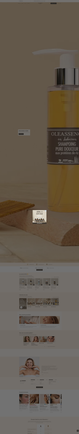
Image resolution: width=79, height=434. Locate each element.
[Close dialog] (45, 210)
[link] (39, 217)
